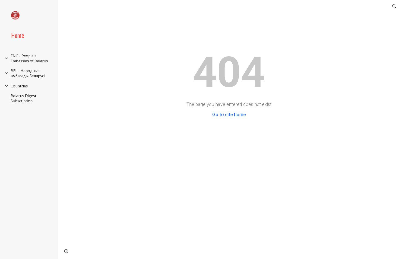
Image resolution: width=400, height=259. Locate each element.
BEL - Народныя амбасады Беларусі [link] (28, 73)
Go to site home (229, 114)
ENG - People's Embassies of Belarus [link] (29, 58)
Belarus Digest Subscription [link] (23, 98)
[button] (394, 6)
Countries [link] (19, 86)
